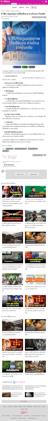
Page (26, 409)
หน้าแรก (2, 4)
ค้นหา (27, 7)
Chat (23, 4)
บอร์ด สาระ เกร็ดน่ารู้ (15, 11)
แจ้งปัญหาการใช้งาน (22, 418)
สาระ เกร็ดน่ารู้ (20, 382)
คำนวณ (44, 4)
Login (20, 174)
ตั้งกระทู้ (34, 7)
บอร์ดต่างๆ (21, 7)
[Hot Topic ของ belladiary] (4, 159)
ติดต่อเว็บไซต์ (14, 418)
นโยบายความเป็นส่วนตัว (17, 415)
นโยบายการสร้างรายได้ (36, 415)
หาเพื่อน (19, 4)
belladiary (7, 18)
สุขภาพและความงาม (20, 148)
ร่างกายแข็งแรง (32, 148)
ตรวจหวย (8, 4)
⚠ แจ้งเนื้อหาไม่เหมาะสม (37, 155)
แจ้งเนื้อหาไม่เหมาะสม (32, 418)
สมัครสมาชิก (33, 174)
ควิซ (39, 4)
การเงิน (22, 409)
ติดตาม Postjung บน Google (40, 17)
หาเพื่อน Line (29, 4)
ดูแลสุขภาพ (9, 148)
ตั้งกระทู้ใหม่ (24, 401)
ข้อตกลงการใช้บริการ (6, 415)
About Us (44, 415)
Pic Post (35, 4)
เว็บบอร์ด (14, 4)
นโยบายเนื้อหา (27, 415)
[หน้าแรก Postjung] (6, 1)
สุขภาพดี (5, 151)
